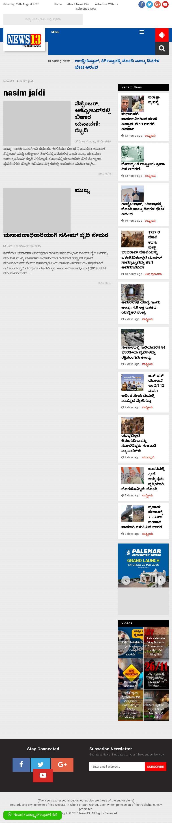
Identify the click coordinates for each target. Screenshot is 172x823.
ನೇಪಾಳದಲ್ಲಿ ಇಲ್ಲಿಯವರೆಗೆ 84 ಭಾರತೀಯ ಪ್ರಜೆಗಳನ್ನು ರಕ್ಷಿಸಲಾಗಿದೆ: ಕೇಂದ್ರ (143, 353)
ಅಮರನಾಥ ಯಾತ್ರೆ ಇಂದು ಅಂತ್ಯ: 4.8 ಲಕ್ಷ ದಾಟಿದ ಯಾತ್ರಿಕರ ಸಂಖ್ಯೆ (140, 308)
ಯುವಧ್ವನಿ (148, 458)
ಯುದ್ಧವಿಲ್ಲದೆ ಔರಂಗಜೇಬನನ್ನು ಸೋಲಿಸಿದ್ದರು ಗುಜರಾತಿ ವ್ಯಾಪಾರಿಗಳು (138, 444)
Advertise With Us (106, 5)
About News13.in (78, 5)
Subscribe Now (86, 9)
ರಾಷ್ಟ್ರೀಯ (150, 136)
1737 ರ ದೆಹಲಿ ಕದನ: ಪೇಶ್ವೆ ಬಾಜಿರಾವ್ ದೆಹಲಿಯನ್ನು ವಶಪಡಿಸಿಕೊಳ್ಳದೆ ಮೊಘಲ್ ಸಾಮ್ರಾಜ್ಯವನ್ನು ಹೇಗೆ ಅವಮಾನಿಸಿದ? (141, 251)
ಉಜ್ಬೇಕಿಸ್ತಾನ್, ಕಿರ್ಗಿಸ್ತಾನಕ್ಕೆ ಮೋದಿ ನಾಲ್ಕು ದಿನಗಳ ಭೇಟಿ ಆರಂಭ (142, 209)
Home (58, 5)
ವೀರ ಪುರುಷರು (153, 275)
